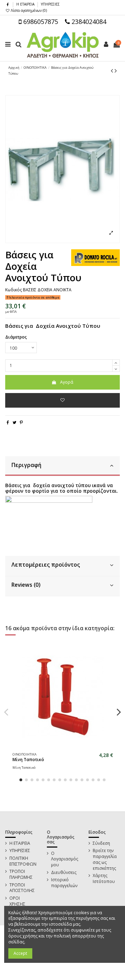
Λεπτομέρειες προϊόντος (45, 564)
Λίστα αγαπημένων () (28, 10)
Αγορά (66, 382)
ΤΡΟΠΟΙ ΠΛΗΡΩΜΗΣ (21, 874)
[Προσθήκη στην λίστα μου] (62, 400)
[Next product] (116, 70)
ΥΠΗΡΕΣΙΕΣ (50, 4)
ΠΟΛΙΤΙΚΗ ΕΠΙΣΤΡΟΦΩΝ (22, 861)
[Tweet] (14, 422)
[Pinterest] (21, 422)
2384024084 (88, 21)
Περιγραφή (26, 465)
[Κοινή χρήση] (8, 422)
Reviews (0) (25, 585)
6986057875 (40, 21)
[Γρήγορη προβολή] (67, 747)
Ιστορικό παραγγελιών (64, 883)
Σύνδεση (101, 843)
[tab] (62, 466)
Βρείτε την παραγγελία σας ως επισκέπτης (105, 859)
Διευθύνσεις (63, 872)
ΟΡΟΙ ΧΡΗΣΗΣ (17, 901)
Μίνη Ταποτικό (28, 759)
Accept (20, 953)
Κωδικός (13, 290)
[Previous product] (113, 70)
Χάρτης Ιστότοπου (104, 878)
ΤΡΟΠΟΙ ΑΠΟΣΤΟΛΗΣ (22, 888)
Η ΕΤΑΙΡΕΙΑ (25, 4)
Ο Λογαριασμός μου (64, 859)
